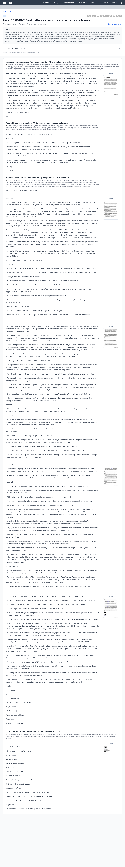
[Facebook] (91, 16)
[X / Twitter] (88, 16)
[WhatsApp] (110, 16)
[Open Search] (121, 3)
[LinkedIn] (107, 16)
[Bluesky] (98, 16)
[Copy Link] (120, 16)
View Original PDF (116, 24)
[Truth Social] (104, 16)
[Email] (117, 16)
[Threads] (101, 16)
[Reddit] (94, 16)
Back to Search (10, 12)
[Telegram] (114, 16)
